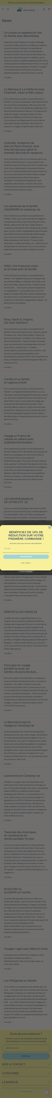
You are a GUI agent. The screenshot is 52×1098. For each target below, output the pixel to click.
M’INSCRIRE (26, 557)
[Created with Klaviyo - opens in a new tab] (26, 571)
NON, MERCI (26, 563)
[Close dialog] (49, 527)
